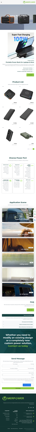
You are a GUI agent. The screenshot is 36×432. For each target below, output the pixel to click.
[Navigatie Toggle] (6, 2)
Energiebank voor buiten (6, 413)
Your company (15, 364)
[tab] (18, 315)
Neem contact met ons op (14, 428)
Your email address (31, 368)
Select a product (31, 372)
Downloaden (16, 420)
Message (32, 377)
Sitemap (9, 428)
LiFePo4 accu (7, 418)
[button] (18, 315)
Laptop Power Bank (14, 103)
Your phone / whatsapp (14, 368)
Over (17, 415)
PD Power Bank (7, 416)
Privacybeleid (21, 428)
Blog (17, 422)
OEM (17, 417)
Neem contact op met (15, 424)
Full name (32, 364)
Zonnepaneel (7, 419)
